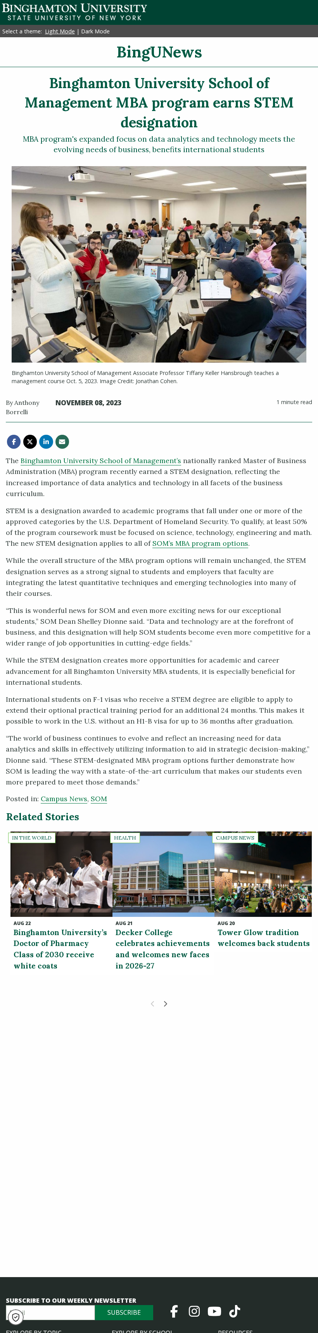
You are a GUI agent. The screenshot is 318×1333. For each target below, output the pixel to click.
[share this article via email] (62, 441)
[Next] (165, 1004)
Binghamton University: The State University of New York (74, 12)
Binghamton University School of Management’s (101, 460)
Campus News (64, 798)
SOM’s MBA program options (200, 543)
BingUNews (159, 52)
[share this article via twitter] (30, 441)
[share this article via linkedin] (46, 441)
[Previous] (153, 1004)
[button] (16, 1317)
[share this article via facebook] (14, 441)
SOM (99, 798)
